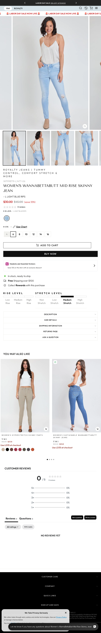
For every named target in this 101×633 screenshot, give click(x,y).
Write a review (90, 517)
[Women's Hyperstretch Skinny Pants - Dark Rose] (15, 449)
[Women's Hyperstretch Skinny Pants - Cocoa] (11, 449)
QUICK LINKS (50, 595)
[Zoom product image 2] (38, 148)
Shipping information (50, 326)
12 (33, 234)
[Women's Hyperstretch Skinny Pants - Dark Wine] (20, 449)
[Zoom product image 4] (86, 148)
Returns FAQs (50, 331)
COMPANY (50, 586)
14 (41, 234)
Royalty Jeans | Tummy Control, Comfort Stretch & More (30, 173)
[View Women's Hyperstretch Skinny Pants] (25, 395)
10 (26, 234)
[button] (47, 459)
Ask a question (50, 337)
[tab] (26, 518)
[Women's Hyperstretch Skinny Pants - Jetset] (28, 449)
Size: (15, 226)
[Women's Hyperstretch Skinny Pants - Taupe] (3, 449)
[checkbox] (28, 527)
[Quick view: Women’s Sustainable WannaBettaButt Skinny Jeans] (97, 429)
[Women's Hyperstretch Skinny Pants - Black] (7, 449)
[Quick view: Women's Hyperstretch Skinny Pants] (46, 429)
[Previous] (25, 2)
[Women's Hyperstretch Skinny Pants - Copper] (32, 449)
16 (48, 234)
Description (50, 314)
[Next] (75, 2)
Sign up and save (50, 605)
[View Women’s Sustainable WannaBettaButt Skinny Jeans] (76, 395)
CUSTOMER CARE (50, 576)
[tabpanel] (50, 544)
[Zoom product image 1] (14, 148)
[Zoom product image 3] (62, 148)
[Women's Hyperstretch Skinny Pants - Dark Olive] (24, 449)
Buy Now (50, 253)
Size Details (50, 320)
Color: (14, 211)
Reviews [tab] (11, 518)
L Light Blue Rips (6, 218)
